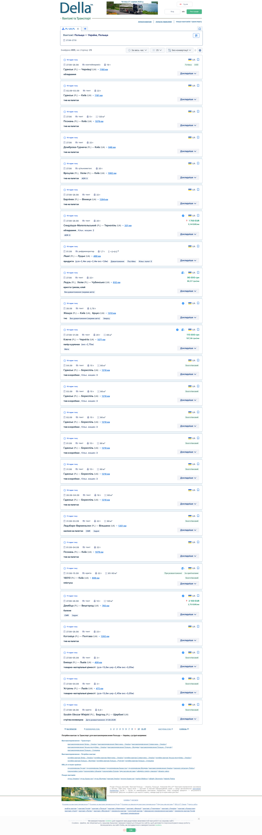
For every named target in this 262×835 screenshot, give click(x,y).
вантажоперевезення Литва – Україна (82, 744)
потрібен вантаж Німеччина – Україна (108, 758)
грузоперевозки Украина (96, 768)
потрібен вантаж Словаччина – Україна (139, 758)
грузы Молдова (100, 778)
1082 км (112, 173)
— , (84, 313)
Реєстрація (194, 11)
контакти (134, 800)
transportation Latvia (75, 771)
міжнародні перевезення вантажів (158, 811)
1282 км (105, 636)
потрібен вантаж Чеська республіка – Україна (173, 758)
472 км (99, 688)
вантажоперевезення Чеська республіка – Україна (87, 747)
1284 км (104, 199)
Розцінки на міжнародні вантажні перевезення (138, 804)
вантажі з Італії (71, 811)
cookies (108, 821)
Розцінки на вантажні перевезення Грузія (105, 804)
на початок (71, 729)
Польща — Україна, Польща (85, 35)
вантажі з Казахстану (186, 808)
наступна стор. (164, 729)
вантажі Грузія (84, 808)
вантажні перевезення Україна (160, 768)
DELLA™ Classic (180, 804)
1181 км (99, 95)
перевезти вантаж (118, 811)
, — (84, 173)
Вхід (172, 11)
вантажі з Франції (134, 808)
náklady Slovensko (156, 778)
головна (127, 800)
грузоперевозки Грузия (76, 768)
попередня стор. (93, 729)
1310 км (112, 313)
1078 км (99, 121)
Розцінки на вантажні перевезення (75, 804)
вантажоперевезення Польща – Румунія (156, 747)
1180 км (104, 69)
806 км (95, 578)
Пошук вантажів (68, 775)
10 (139, 729)
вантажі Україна (113, 778)
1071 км (101, 339)
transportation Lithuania (92, 771)
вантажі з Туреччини (151, 808)
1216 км (106, 370)
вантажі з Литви (85, 811)
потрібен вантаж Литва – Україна (80, 758)
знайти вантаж (71, 808)
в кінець (183, 729)
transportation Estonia (110, 771)
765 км (105, 605)
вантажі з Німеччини (116, 808)
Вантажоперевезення (70, 741)
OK (131, 830)
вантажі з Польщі (99, 808)
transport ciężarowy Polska (184, 768)
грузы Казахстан (86, 778)
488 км (97, 256)
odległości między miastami (147, 771)
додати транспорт (164, 22)
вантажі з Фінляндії (102, 811)
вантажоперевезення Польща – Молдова (123, 747)
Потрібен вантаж (88, 754)
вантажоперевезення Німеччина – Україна (114, 744)
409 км (98, 662)
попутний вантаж (135, 811)
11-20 (143, 729)
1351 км (122, 525)
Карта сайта (192, 804)
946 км (112, 147)
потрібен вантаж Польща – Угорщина (139, 761)
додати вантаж (145, 22)
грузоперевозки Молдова (138, 768)
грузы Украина (73, 778)
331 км (128, 225)
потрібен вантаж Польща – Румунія (110, 761)
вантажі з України (169, 808)
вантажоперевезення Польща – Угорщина (84, 750)
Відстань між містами (165, 804)
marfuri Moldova (142, 778)
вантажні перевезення (130, 813)
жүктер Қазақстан (127, 778)
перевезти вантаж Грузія (185, 811)
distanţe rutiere (163, 771)
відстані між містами (128, 771)
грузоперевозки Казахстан (117, 768)
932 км (116, 282)
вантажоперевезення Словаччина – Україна (149, 744)
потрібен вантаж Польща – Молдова (81, 761)
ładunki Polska (169, 778)
